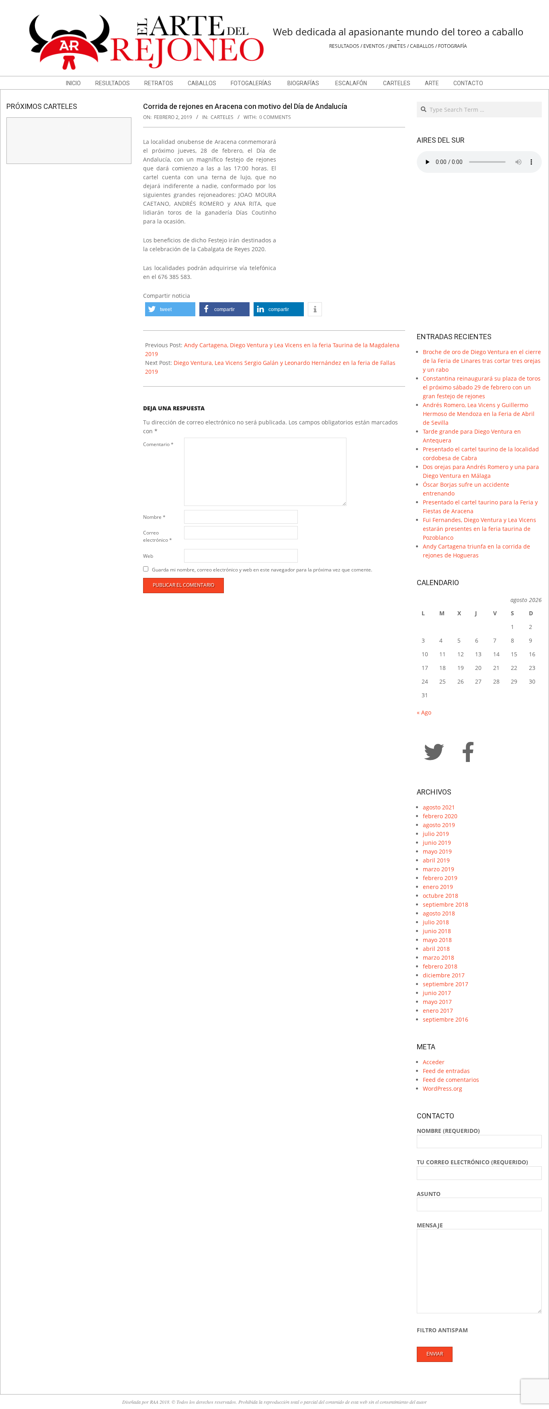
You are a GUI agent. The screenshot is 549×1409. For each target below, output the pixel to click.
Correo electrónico (157, 536)
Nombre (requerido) (448, 1131)
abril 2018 (436, 948)
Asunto (428, 1194)
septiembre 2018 (445, 904)
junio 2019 (437, 842)
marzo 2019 (438, 869)
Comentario (158, 444)
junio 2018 (437, 931)
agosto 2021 (439, 807)
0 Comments (275, 117)
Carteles (222, 117)
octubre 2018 (440, 895)
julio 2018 (436, 922)
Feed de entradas (446, 1071)
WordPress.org (442, 1088)
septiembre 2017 (445, 984)
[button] (170, 309)
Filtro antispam (442, 1330)
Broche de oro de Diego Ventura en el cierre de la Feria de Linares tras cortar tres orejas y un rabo (482, 360)
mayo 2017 (437, 1002)
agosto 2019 (439, 825)
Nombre (154, 517)
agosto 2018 (439, 913)
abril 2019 (436, 860)
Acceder (434, 1062)
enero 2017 (438, 1010)
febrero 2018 (440, 966)
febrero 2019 (440, 878)
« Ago (424, 712)
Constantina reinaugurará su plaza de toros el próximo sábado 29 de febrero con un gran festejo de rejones (482, 387)
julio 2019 (436, 834)
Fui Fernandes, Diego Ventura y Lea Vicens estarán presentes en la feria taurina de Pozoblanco (479, 528)
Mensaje (430, 1225)
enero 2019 (438, 887)
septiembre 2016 (445, 1019)
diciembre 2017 (444, 975)
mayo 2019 (437, 851)
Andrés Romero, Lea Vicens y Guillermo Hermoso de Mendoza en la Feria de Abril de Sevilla (479, 413)
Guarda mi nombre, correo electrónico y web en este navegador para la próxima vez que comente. (262, 569)
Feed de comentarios (451, 1079)
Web (148, 556)
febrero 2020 (440, 816)
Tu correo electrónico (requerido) (472, 1162)
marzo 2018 (438, 957)
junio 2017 (437, 993)
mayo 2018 (437, 940)
